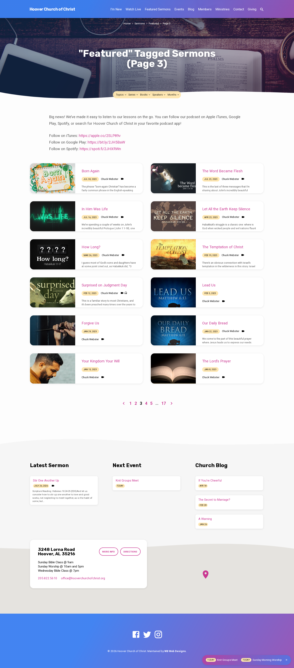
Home (127, 23)
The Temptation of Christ (222, 247)
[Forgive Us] (52, 330)
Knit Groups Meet (127, 480)
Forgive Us (90, 323)
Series (132, 94)
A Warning (205, 519)
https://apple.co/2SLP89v (100, 136)
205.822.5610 (47, 578)
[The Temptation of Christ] (173, 254)
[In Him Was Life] (52, 216)
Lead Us (209, 285)
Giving (252, 9)
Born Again (90, 171)
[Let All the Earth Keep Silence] (173, 216)
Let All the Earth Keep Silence (226, 209)
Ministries (222, 9)
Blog (191, 9)
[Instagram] (158, 634)
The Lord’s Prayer (216, 361)
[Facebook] (135, 634)
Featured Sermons (158, 9)
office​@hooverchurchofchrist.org (83, 578)
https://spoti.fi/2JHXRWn (100, 149)
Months (172, 94)
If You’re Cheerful (210, 480)
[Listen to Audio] (125, 293)
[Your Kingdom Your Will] (52, 368)
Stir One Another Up (46, 480)
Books (144, 94)
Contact (238, 9)
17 (163, 403)
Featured (154, 23)
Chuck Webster (109, 178)
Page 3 (166, 23)
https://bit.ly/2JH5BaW (106, 142)
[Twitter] (147, 634)
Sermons (140, 23)
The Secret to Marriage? (214, 499)
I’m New (116, 9)
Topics (120, 94)
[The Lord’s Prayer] (173, 368)
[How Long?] (52, 254)
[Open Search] (262, 9)
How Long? (91, 247)
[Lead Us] (173, 292)
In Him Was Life (95, 209)
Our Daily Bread (215, 323)
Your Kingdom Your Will (101, 361)
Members (205, 9)
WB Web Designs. (175, 651)
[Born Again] (52, 178)
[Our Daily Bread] (173, 330)
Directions (130, 551)
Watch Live (133, 9)
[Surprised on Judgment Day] (52, 292)
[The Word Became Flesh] (173, 178)
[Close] (286, 659)
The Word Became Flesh (222, 171)
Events (179, 9)
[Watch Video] (122, 179)
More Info (108, 551)
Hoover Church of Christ (52, 9)
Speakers (157, 94)
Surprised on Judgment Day (104, 285)
